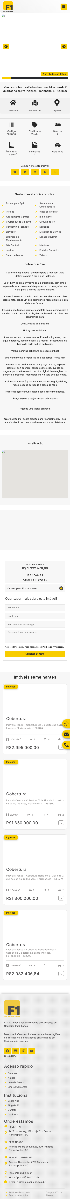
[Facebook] (7, 1051)
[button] (6, 46)
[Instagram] (23, 1051)
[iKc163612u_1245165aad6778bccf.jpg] (35, 46)
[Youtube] (31, 1051)
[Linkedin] (15, 1051)
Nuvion (49, 1195)
